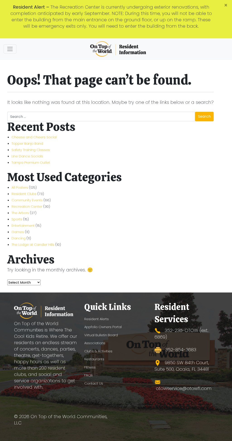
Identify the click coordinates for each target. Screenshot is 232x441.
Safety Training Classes (31, 149)
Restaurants (94, 359)
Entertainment (23, 225)
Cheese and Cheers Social (34, 137)
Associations (94, 343)
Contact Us (93, 383)
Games (18, 231)
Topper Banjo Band (27, 143)
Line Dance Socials (27, 156)
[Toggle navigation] (10, 49)
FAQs (88, 375)
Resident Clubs (24, 193)
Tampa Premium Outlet (31, 162)
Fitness (90, 367)
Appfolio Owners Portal (103, 326)
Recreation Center (27, 206)
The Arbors (20, 212)
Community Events (27, 200)
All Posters (20, 187)
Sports (17, 219)
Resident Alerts (96, 319)
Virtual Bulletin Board (101, 335)
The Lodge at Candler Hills (33, 244)
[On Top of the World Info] (118, 49)
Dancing (19, 238)
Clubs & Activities (98, 351)
